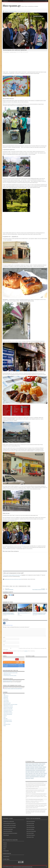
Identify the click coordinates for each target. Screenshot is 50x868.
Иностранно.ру (12, 6)
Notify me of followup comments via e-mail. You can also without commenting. (20, 650)
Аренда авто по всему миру (8, 829)
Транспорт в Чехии (7, 724)
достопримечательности (41, 768)
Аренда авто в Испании (31, 827)
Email (4, 641)
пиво (39, 773)
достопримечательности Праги (30, 770)
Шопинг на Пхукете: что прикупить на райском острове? (38, 809)
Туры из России (6, 835)
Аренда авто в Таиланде (31, 835)
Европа (40, 763)
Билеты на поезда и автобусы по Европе (10, 833)
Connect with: (5, 621)
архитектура (32, 768)
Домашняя (6, 11)
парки (37, 773)
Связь (5, 722)
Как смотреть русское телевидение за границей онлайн (37, 803)
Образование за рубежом (8, 712)
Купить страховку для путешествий (9, 825)
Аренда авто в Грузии (30, 825)
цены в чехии (28, 778)
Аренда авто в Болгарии (31, 821)
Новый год (30, 765)
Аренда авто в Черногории (31, 831)
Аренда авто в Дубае (30, 837)
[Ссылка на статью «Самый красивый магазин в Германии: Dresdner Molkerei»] (10, 611)
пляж (42, 773)
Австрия (27, 763)
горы (36, 768)
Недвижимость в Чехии (8, 711)
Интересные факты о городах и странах (10, 704)
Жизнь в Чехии (6, 701)
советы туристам (42, 776)
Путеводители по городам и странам (10, 675)
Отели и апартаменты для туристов (9, 823)
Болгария (33, 763)
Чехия (5, 725)
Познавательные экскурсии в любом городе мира (12, 579)
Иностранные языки (7, 702)
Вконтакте (5, 842)
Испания (43, 763)
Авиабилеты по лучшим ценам (8, 821)
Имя (3, 637)
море (43, 771)
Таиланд (39, 765)
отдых (27, 773)
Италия (27, 765)
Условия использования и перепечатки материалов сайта (22, 866)
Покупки (5, 715)
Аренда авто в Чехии (30, 833)
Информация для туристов (8, 705)
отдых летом (30, 773)
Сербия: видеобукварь (9, 589)
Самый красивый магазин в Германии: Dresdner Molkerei (8, 613)
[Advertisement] (25, 62)
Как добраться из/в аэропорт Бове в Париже (36, 799)
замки (29, 771)
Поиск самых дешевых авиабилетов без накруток (12, 575)
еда (26, 771)
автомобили (27, 768)
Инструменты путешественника (13, 662)
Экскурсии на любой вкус (7, 831)
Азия (30, 763)
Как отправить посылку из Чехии (38, 589)
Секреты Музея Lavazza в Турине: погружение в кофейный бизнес (39, 613)
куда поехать (37, 771)
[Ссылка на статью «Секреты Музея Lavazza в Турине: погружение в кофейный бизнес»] (40, 611)
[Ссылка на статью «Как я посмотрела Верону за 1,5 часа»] (25, 611)
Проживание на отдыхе (8, 719)
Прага (5, 717)
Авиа (4, 694)
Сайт (4, 644)
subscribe (26, 650)
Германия (36, 763)
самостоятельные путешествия (34, 776)
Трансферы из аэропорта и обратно (9, 827)
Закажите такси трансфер (7, 680)
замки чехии (32, 771)
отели (34, 773)
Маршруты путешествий (8, 708)
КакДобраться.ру (6, 856)
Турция (42, 765)
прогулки (45, 773)
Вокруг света (6, 698)
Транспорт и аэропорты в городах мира (10, 672)
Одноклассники (6, 850)
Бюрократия (6, 697)
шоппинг (32, 778)
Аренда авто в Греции (30, 823)
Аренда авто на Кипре (30, 829)
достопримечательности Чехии (40, 770)
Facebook (5, 846)
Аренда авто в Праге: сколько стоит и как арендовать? (12, 688)
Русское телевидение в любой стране (12, 665)
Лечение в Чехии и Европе (8, 707)
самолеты (27, 776)
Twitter (4, 848)
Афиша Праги (6, 695)
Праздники (5, 718)
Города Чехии (6, 700)
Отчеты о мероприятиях (8, 714)
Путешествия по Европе (13, 11)
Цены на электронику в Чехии (33, 788)
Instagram (5, 844)
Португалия (35, 765)
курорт (41, 771)
